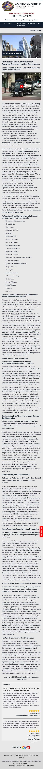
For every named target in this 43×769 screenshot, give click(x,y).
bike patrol (15, 314)
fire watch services (27, 129)
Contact (21, 755)
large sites (17, 380)
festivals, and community (31, 498)
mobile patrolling (32, 126)
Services (11, 755)
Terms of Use (34, 755)
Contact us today (7, 671)
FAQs (16, 755)
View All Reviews (34, 739)
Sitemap (21, 757)
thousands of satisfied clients (12, 643)
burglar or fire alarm (34, 550)
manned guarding (19, 126)
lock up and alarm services (11, 129)
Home (6, 755)
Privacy (27, 755)
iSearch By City (29, 765)
